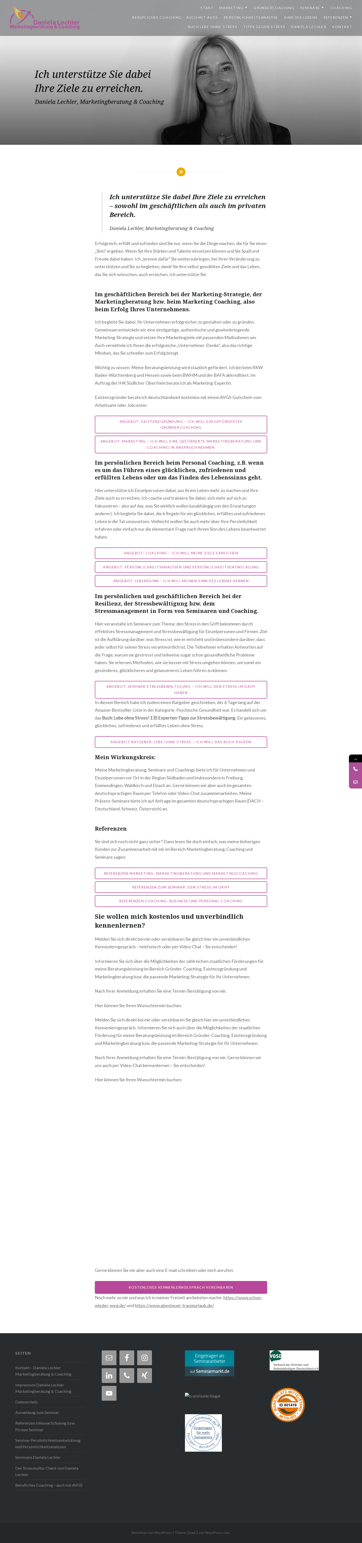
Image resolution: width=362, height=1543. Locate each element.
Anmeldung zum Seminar (37, 1412)
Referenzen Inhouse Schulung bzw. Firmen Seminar (45, 1426)
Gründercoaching (273, 8)
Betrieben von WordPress (152, 1532)
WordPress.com (217, 1532)
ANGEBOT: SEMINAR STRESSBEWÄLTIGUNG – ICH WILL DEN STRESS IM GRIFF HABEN (181, 689)
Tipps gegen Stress (264, 27)
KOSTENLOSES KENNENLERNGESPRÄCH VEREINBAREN (181, 1287)
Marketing (231, 8)
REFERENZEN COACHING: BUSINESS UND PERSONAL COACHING (181, 901)
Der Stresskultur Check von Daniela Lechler (46, 1471)
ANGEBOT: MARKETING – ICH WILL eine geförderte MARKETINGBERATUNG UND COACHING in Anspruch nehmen (181, 444)
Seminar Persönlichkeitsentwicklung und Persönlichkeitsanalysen (48, 1443)
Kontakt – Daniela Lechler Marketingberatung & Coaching (43, 1370)
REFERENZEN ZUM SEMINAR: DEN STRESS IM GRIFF (181, 887)
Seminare (310, 8)
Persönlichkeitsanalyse (251, 17)
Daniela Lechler (308, 27)
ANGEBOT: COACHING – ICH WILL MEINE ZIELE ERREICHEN (181, 553)
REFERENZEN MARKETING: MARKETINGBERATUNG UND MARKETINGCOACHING (181, 873)
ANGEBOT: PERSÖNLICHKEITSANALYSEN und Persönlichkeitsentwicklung (181, 567)
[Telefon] (355, 768)
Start (207, 8)
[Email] (355, 781)
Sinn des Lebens (301, 17)
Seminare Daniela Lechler (38, 1457)
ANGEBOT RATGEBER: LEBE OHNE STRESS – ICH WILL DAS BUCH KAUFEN (181, 742)
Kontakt (342, 27)
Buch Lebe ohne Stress (212, 27)
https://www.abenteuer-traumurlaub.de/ (174, 1305)
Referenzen (336, 17)
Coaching (341, 8)
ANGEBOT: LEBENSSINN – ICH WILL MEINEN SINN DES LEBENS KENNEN (181, 581)
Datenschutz (26, 1401)
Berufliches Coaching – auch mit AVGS (175, 17)
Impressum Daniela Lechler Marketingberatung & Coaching (43, 1388)
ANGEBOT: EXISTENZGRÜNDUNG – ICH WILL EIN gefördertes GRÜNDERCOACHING (181, 424)
